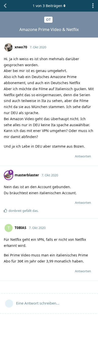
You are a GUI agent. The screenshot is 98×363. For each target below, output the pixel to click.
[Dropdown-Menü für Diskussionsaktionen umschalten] (93, 6)
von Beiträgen (47, 5)
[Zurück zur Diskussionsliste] (5, 6)
